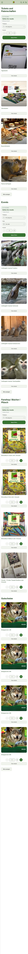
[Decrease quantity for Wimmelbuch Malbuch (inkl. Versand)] (7, 543)
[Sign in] (23, 2)
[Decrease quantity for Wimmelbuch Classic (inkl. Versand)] (7, 460)
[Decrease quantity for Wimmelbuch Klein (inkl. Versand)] (7, 502)
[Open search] (21, 2)
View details (15, 76)
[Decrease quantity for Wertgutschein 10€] (7, 635)
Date (3, 221)
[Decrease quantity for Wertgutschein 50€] (7, 759)
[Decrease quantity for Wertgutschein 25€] (7, 676)
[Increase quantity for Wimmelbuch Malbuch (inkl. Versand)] (17, 543)
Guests (4, 30)
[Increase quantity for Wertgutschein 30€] (17, 718)
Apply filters (14, 37)
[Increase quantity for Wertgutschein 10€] (17, 635)
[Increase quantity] (14, 33)
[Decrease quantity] (4, 33)
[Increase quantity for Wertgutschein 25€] (17, 676)
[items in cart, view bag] (25, 2)
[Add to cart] (21, 460)
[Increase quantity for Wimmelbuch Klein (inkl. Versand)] (17, 502)
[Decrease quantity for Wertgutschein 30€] (7, 718)
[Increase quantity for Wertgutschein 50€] (17, 759)
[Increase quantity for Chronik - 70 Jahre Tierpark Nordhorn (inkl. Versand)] (17, 587)
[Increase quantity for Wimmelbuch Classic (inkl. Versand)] (17, 460)
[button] (2, 2)
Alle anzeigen (6, 194)
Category (4, 23)
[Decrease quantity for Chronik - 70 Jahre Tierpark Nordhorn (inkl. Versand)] (7, 587)
